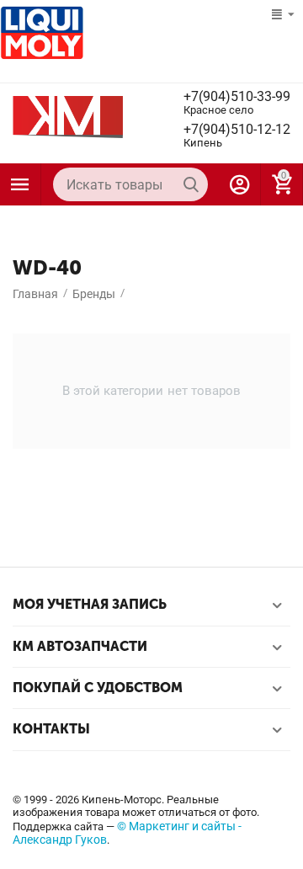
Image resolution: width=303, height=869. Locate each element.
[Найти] (191, 184)
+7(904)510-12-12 (236, 129)
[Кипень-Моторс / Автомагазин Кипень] (68, 116)
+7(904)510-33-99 (236, 96)
